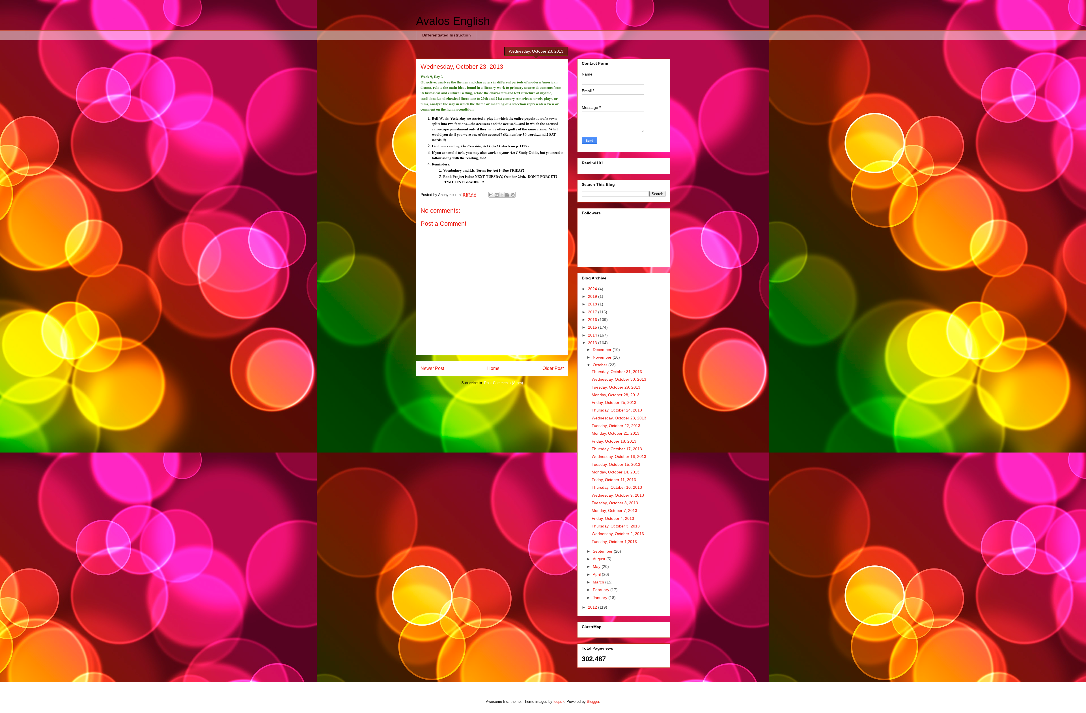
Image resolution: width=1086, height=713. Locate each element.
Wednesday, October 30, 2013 (619, 379)
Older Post (553, 368)
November (603, 357)
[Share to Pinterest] (513, 195)
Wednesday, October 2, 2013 (618, 533)
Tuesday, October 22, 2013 (616, 425)
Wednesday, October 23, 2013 (619, 418)
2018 (593, 304)
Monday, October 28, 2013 (615, 395)
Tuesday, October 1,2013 (614, 541)
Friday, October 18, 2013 (614, 441)
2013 (593, 343)
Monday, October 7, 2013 (614, 510)
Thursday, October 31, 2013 (617, 371)
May (597, 566)
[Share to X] (502, 195)
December (603, 349)
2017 (593, 312)
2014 (593, 335)
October (600, 365)
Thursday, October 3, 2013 (616, 526)
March (599, 582)
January (600, 597)
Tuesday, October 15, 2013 (616, 464)
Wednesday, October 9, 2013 (618, 495)
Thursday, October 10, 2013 (617, 487)
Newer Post (432, 368)
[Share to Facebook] (507, 195)
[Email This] (491, 195)
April (597, 574)
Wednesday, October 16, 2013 (619, 456)
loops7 (558, 701)
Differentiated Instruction (446, 35)
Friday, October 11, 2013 (614, 479)
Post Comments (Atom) (503, 383)
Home (493, 368)
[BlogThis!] (496, 195)
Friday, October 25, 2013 (614, 402)
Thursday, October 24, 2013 (617, 410)
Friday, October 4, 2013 (613, 518)
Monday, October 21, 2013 (615, 433)
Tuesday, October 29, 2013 (616, 387)
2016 (593, 319)
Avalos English (453, 21)
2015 (593, 327)
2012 (593, 607)
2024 (593, 289)
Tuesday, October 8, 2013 (615, 503)
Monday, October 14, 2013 (615, 472)
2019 (593, 296)
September (603, 551)
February (601, 589)
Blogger (593, 701)
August (599, 559)
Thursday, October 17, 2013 (617, 449)
